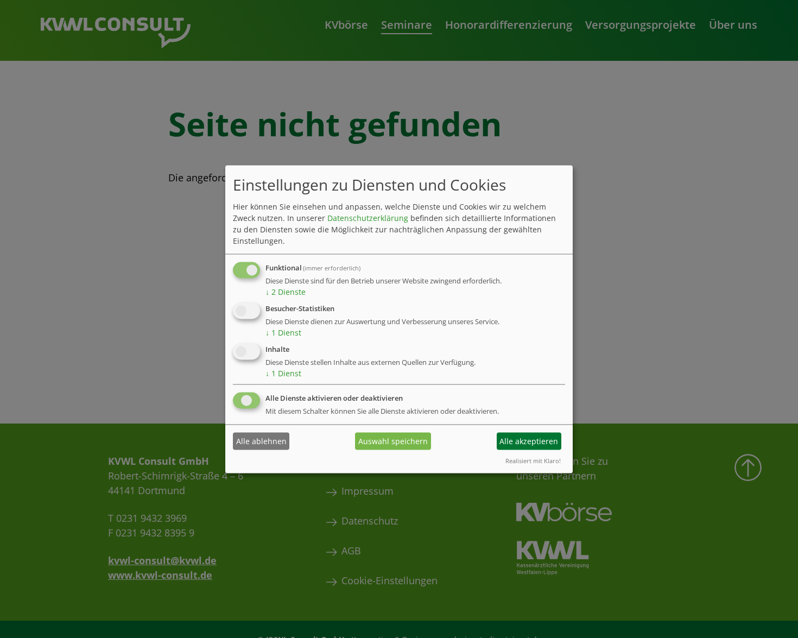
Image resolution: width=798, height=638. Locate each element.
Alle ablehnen (261, 441)
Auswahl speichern (393, 441)
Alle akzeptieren (528, 441)
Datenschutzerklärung (367, 218)
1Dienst (283, 332)
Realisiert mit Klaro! (533, 460)
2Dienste (285, 292)
